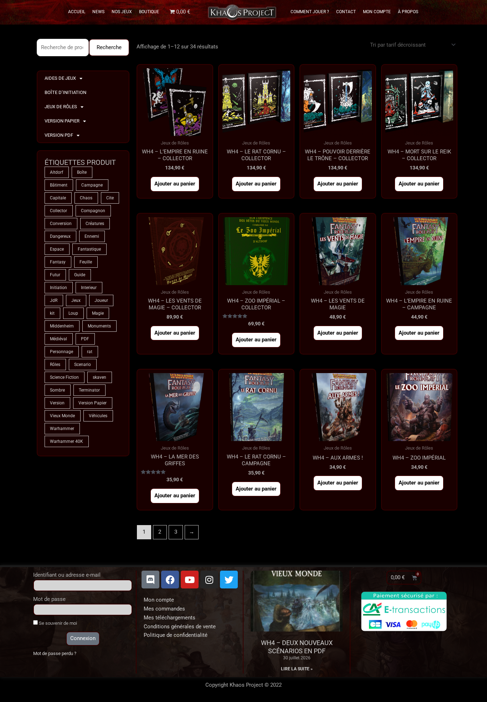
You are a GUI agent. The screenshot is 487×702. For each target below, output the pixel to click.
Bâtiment (58, 185)
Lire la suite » (297, 668)
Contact (346, 11)
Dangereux (60, 236)
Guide (79, 274)
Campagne (92, 185)
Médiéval (58, 338)
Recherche (109, 47)
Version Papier (62, 121)
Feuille (86, 262)
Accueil (76, 11)
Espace (57, 249)
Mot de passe (49, 599)
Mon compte (159, 600)
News (98, 11)
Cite (110, 197)
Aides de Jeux (60, 78)
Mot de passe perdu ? (54, 653)
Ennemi (91, 236)
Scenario (82, 364)
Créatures (95, 223)
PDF (85, 338)
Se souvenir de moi (57, 623)
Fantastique (89, 249)
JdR (53, 300)
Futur (55, 274)
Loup (73, 313)
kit (52, 313)
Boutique (149, 11)
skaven (99, 377)
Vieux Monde (62, 415)
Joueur (101, 300)
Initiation (58, 287)
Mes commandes (164, 609)
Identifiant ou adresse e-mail (67, 575)
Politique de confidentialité (175, 635)
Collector (58, 210)
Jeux (76, 300)
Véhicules (98, 415)
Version (57, 402)
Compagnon (93, 210)
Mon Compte (377, 11)
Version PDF (59, 135)
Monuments (99, 326)
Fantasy (58, 262)
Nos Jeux (122, 11)
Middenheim (62, 326)
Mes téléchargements (169, 617)
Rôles (55, 364)
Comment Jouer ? (310, 11)
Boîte (82, 172)
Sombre (57, 390)
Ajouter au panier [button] (174, 183)
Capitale (58, 197)
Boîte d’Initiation (65, 92)
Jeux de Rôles (61, 106)
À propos (408, 11)
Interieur (89, 287)
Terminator (89, 390)
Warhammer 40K (66, 441)
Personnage (61, 351)
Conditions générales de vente (180, 626)
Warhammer (62, 428)
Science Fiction (64, 377)
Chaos (86, 197)
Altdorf (56, 172)
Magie (98, 313)
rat (89, 351)
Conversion (61, 223)
